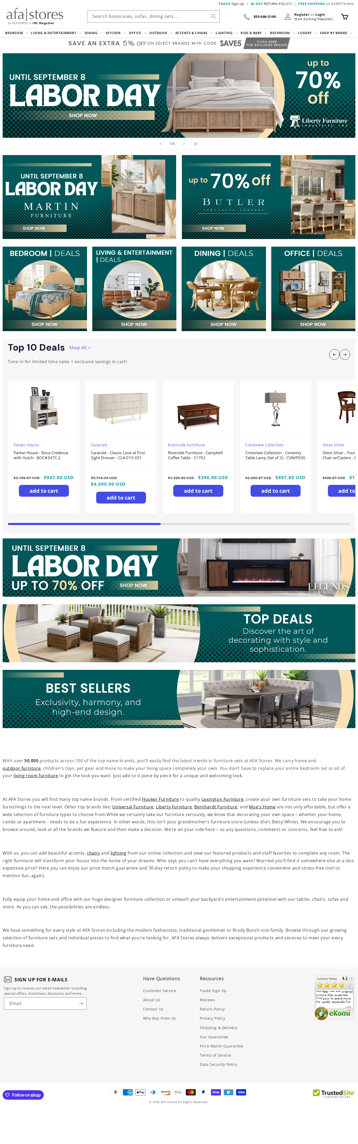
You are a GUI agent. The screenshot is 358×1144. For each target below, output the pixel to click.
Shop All (77, 348)
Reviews (207, 999)
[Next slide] (184, 144)
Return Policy (212, 1009)
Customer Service (159, 990)
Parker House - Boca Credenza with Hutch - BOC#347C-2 (41, 455)
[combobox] (153, 16)
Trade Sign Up (213, 990)
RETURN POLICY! (271, 3)
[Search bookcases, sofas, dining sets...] (213, 16)
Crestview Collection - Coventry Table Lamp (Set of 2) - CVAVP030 (275, 455)
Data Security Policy (218, 1064)
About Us (151, 999)
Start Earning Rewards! (313, 19)
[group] (179, 95)
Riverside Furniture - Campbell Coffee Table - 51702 (195, 455)
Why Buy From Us (159, 1018)
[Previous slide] (161, 144)
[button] (344, 16)
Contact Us (153, 1009)
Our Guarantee (214, 1036)
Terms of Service (215, 1055)
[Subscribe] (80, 1003)
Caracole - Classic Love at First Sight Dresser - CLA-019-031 (118, 455)
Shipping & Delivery (218, 1027)
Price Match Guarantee (221, 1046)
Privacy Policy (212, 1018)
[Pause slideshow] (197, 144)
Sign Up (231, 3)
